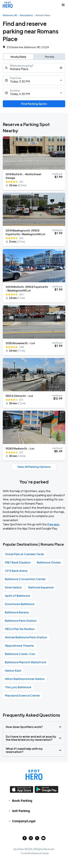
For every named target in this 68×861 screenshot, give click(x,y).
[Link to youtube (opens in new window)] (43, 839)
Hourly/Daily (18, 56)
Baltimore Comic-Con (20, 654)
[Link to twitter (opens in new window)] (37, 839)
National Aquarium (41, 587)
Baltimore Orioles (49, 562)
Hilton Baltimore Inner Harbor (25, 679)
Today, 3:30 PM (20, 81)
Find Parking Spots (34, 104)
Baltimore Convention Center (25, 579)
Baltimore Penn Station (21, 620)
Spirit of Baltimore (17, 595)
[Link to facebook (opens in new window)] (24, 839)
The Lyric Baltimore (18, 687)
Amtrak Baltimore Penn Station (26, 637)
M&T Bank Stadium (18, 562)
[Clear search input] (61, 67)
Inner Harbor (13, 587)
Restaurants (26, 15)
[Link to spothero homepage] (34, 775)
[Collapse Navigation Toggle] (63, 5)
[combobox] (34, 68)
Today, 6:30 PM (20, 94)
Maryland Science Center (22, 695)
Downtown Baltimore (19, 604)
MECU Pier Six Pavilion (20, 629)
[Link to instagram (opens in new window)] (31, 839)
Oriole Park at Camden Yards (24, 554)
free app (53, 524)
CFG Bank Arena (16, 570)
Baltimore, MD (10, 15)
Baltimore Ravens (17, 612)
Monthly (49, 56)
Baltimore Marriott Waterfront (25, 662)
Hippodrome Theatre (19, 645)
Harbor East (13, 670)
